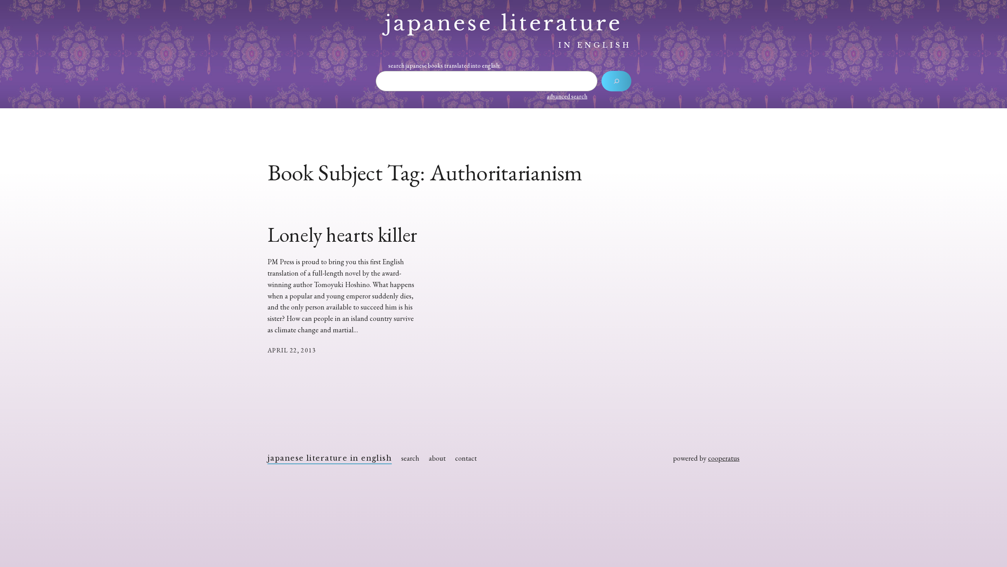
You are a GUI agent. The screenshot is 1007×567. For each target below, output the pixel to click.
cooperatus (724, 458)
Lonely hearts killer (342, 234)
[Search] (616, 81)
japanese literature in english (329, 458)
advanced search (567, 96)
